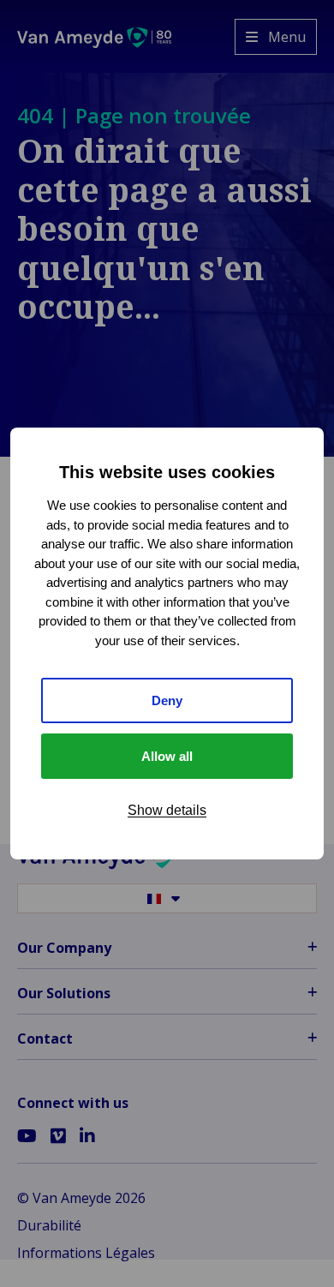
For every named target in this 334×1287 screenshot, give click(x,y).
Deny (167, 700)
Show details (167, 810)
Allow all (167, 756)
